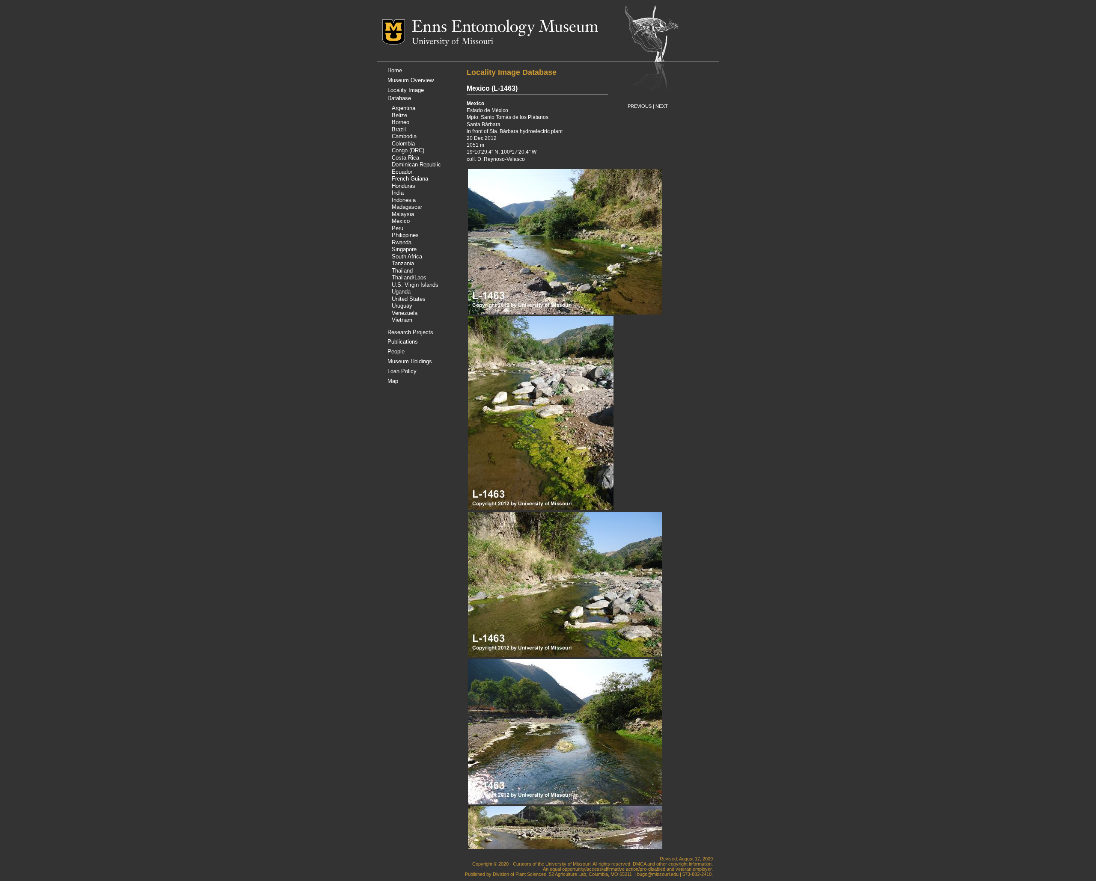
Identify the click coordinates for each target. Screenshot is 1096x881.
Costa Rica (405, 157)
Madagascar (407, 207)
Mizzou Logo (397, 31)
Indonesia (404, 200)
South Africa (407, 256)
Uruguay (402, 306)
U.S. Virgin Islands (415, 285)
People (396, 351)
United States (409, 299)
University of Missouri (452, 42)
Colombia (403, 143)
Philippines (405, 235)
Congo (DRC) (408, 150)
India (398, 193)
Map (392, 381)
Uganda (401, 291)
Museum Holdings (409, 361)
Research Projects (410, 332)
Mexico (401, 221)
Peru (397, 228)
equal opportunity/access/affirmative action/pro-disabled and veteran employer (631, 869)
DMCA (639, 863)
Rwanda (401, 242)
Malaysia (403, 214)
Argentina (403, 108)
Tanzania (403, 263)
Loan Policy (402, 371)
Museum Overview (410, 80)
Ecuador (402, 172)
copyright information (690, 863)
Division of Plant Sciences (519, 874)
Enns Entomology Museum (505, 27)
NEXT (661, 106)
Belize (399, 115)
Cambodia (404, 136)
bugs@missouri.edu (658, 874)
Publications (402, 341)
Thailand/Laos (409, 277)
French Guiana (410, 178)
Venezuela (404, 313)
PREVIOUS (640, 106)
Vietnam (402, 320)
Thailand (402, 270)
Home (394, 70)
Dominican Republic (416, 164)
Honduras (403, 186)
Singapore (404, 249)
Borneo (400, 122)
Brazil (399, 129)
